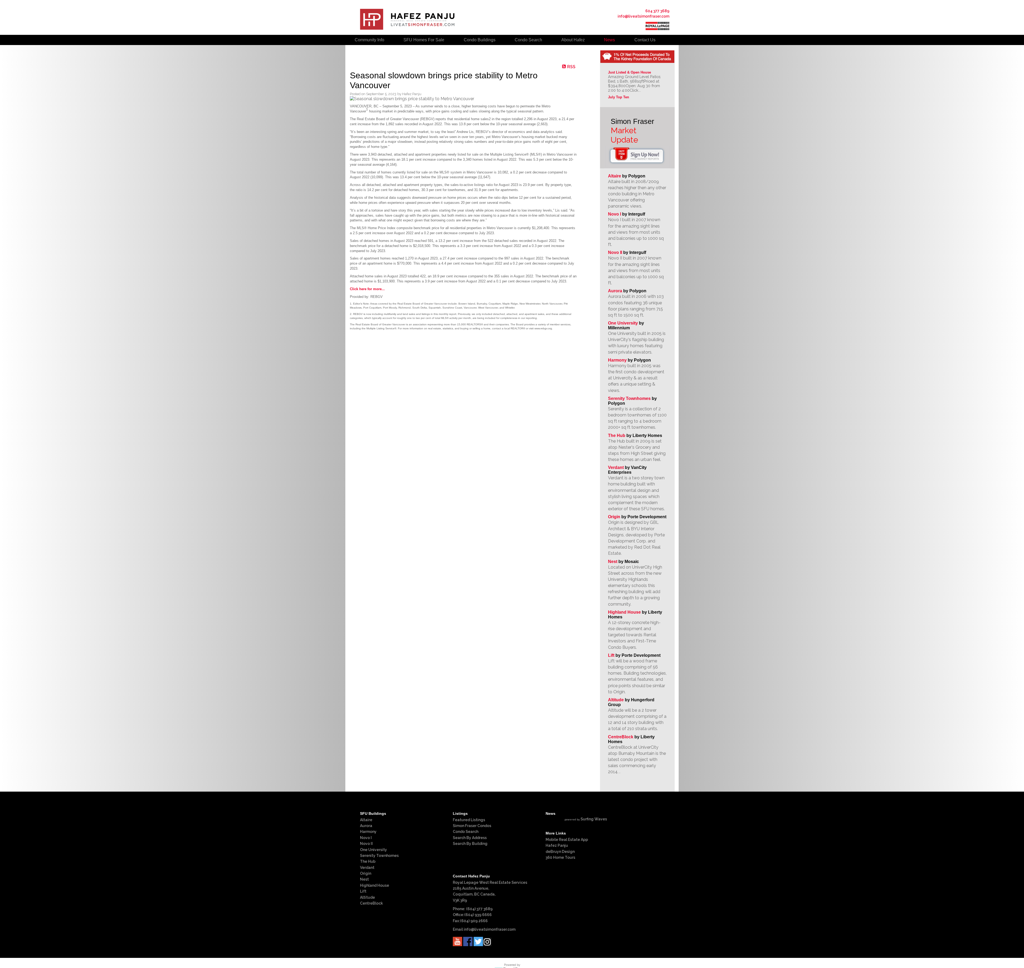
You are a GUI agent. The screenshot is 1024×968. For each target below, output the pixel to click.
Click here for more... (367, 289)
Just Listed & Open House (629, 72)
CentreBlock (620, 737)
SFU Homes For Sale (423, 40)
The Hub (616, 435)
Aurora (615, 291)
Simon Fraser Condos (472, 826)
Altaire (615, 176)
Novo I (614, 214)
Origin (614, 517)
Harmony (617, 360)
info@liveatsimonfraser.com (643, 16)
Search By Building (470, 843)
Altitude (616, 700)
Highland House (624, 612)
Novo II (615, 252)
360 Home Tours (560, 857)
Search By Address (470, 838)
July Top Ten (618, 97)
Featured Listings (469, 820)
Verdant (616, 467)
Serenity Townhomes (629, 398)
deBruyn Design (560, 851)
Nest (612, 561)
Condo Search (465, 831)
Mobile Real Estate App (567, 839)
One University (623, 323)
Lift (611, 655)
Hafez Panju (557, 845)
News (609, 40)
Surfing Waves (594, 819)
